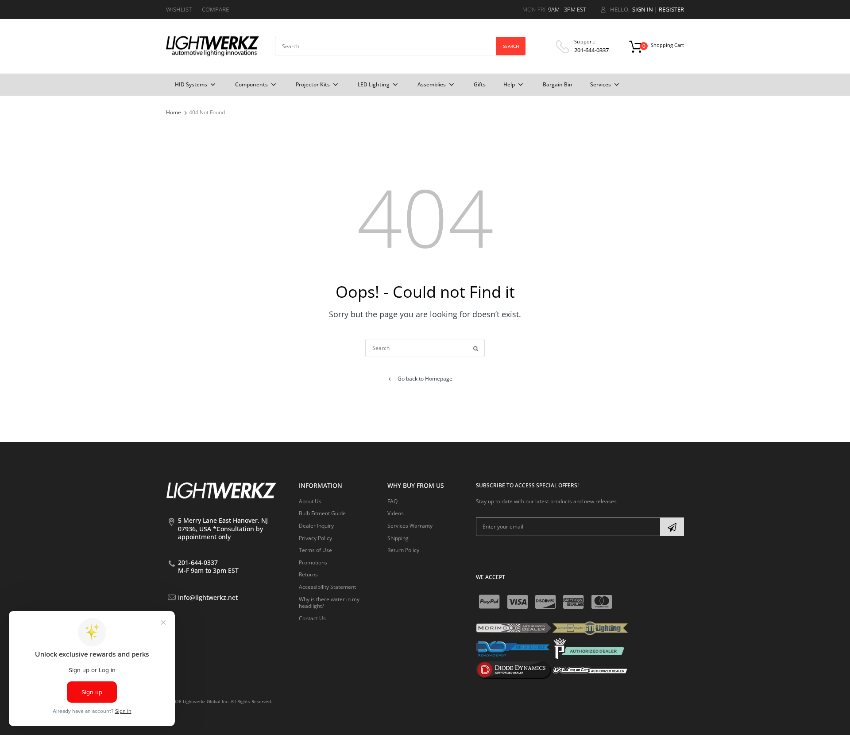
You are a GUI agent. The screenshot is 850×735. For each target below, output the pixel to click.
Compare (215, 9)
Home (173, 112)
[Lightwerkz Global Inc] (212, 46)
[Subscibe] (672, 526)
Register (671, 9)
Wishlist (179, 9)
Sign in (642, 9)
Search (511, 46)
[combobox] (400, 46)
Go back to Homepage (425, 378)
